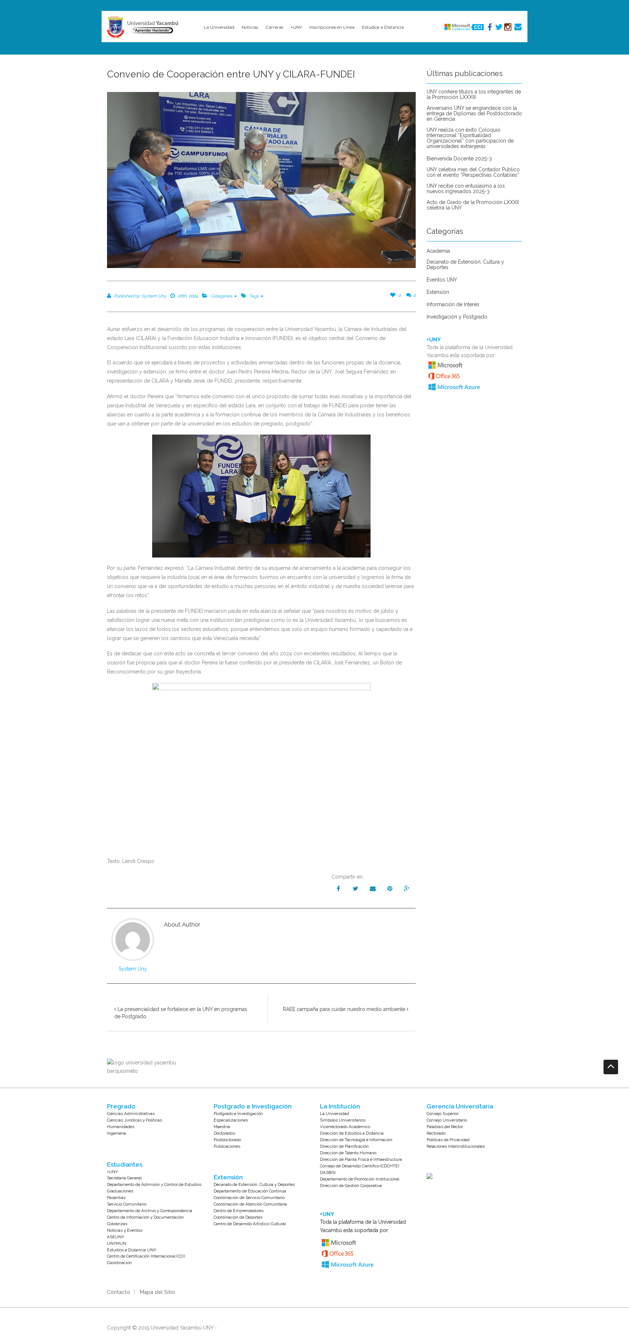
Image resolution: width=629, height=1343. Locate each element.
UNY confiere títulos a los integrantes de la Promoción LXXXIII (474, 94)
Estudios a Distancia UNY (131, 1249)
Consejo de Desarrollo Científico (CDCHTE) (359, 1165)
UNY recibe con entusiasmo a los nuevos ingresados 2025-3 (466, 188)
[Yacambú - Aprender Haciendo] (144, 27)
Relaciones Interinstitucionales (456, 1146)
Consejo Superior (443, 1113)
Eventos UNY (442, 280)
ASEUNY (115, 1236)
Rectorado (436, 1133)
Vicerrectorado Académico (345, 1126)
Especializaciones (231, 1120)
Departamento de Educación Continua (250, 1191)
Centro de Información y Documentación (145, 1217)
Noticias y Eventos (124, 1230)
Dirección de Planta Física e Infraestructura (361, 1159)
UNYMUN (116, 1243)
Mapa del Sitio (157, 1292)
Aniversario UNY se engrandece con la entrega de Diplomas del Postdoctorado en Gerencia (474, 113)
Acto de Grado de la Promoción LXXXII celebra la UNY (473, 205)
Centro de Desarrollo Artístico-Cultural (250, 1223)
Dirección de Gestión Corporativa (351, 1185)
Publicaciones (227, 1146)
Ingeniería (116, 1133)
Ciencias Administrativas (131, 1113)
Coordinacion (119, 1262)
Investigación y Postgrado (457, 317)
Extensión (438, 292)
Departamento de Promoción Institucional (359, 1179)
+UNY (112, 1171)
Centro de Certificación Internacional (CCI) (146, 1256)
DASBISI (328, 1172)
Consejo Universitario (447, 1120)
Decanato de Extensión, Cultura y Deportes (465, 264)
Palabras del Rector (445, 1126)
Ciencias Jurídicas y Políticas (134, 1120)
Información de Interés (453, 304)
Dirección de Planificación (344, 1146)
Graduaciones (120, 1191)
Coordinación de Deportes (238, 1217)
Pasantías (116, 1197)
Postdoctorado (227, 1139)
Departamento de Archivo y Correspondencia (149, 1210)
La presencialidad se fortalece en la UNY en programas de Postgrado (180, 1012)
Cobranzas (117, 1223)
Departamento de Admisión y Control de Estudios (154, 1184)
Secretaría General (124, 1177)
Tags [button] (254, 296)
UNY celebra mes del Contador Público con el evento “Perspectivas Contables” (473, 172)
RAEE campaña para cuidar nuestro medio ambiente (345, 1009)
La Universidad (334, 1113)
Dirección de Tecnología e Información (356, 1139)
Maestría (222, 1126)
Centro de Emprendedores (239, 1210)
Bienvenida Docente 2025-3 (459, 158)
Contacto (118, 1292)
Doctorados (224, 1133)
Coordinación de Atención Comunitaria (250, 1204)
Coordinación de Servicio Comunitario (249, 1197)
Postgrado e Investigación (238, 1113)
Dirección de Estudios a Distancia (352, 1133)
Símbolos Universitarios (342, 1120)
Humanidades (120, 1126)
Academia (438, 251)
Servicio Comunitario (126, 1204)
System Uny (133, 969)
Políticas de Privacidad (448, 1139)
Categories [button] (221, 296)
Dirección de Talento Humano (348, 1152)
